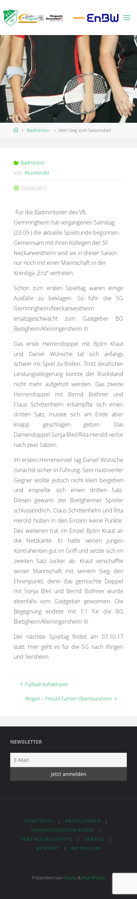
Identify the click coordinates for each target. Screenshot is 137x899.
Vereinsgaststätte (47, 839)
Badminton (38, 130)
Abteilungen (83, 821)
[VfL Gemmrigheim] (61, 17)
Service (94, 839)
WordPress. (94, 877)
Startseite (39, 821)
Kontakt (48, 848)
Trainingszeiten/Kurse (63, 830)
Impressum (85, 848)
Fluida (70, 877)
